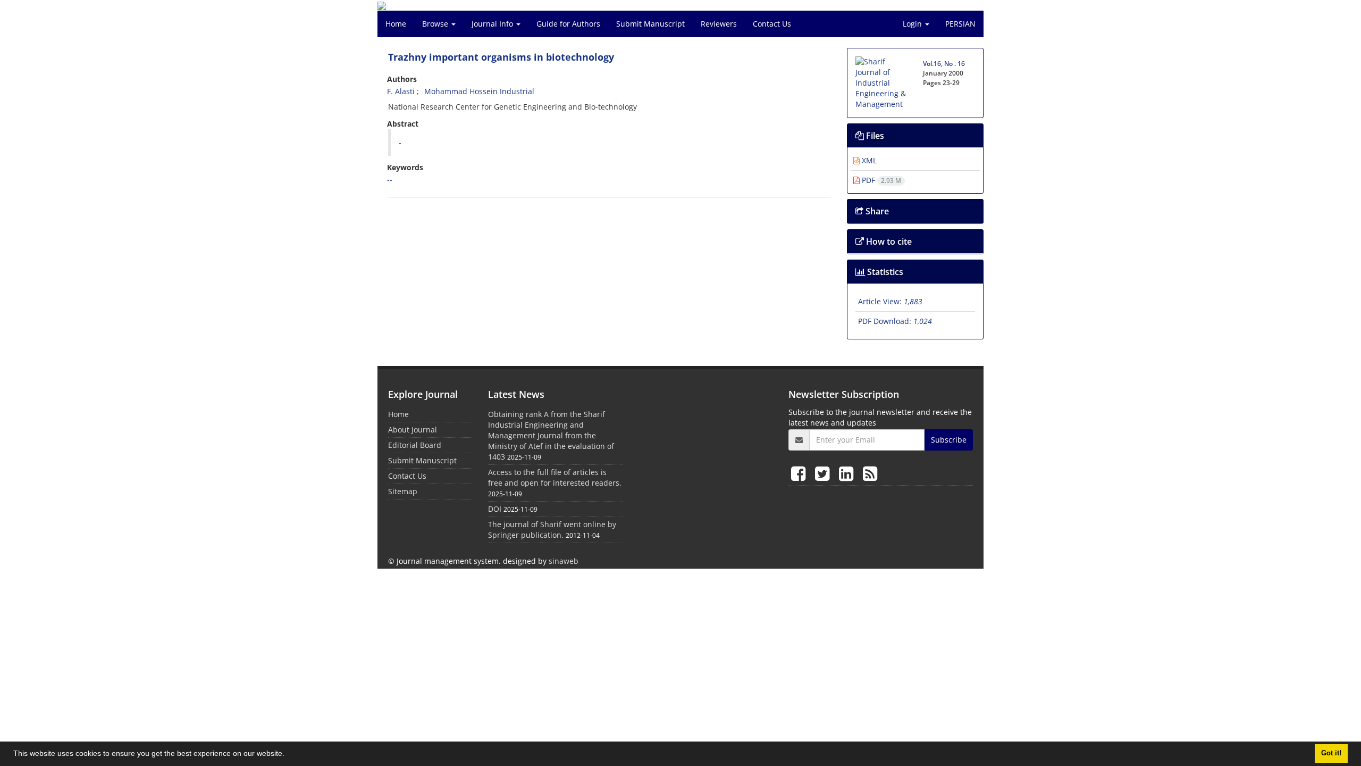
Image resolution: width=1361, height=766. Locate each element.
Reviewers (719, 24)
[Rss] (870, 473)
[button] (288, 754)
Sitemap (402, 491)
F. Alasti (401, 91)
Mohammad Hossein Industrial (479, 91)
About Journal (412, 429)
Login (913, 24)
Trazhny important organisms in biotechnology (501, 57)
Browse (436, 24)
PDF (880, 180)
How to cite (888, 241)
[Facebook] (800, 473)
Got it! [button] (1331, 753)
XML (868, 160)
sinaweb (563, 561)
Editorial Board (414, 445)
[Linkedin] (848, 473)
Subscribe (949, 440)
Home (395, 24)
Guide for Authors (568, 24)
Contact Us (772, 24)
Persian (960, 24)
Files (874, 135)
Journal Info (493, 24)
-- (389, 179)
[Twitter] (824, 473)
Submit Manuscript (650, 24)
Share (876, 211)
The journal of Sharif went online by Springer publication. (552, 529)
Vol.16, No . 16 (944, 63)
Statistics (884, 272)
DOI (494, 509)
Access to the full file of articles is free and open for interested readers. (554, 477)
